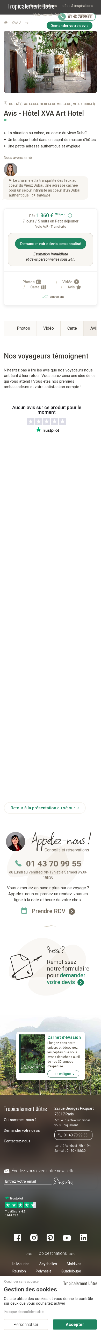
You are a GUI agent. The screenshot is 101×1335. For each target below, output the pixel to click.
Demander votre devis (22, 1130)
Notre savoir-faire (47, 15)
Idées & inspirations (77, 6)
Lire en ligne (62, 1074)
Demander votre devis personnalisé (50, 244)
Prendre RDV (49, 911)
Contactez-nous (17, 1141)
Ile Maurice (21, 1264)
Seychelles (48, 1264)
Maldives (74, 1264)
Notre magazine (80, 15)
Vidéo (67, 282)
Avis (72, 287)
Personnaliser (26, 1324)
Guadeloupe (71, 1271)
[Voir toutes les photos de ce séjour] (50, 62)
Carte (35, 287)
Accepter (75, 1324)
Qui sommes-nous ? (20, 1120)
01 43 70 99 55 (53, 864)
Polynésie (44, 1271)
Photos (29, 282)
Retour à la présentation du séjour (43, 807)
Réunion (19, 1271)
